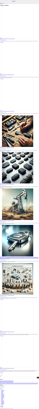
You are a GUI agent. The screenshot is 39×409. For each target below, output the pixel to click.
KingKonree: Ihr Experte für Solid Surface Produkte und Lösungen (7, 368)
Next (1, 375)
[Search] (38, 377)
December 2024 (2, 395)
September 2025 (2, 390)
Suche (0, 376)
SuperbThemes (11, 408)
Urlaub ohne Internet (2, 3)
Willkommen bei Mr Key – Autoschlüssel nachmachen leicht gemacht (7, 147)
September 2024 (2, 397)
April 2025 (2, 393)
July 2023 (2, 404)
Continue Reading (2, 78)
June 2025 (2, 392)
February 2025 (2, 394)
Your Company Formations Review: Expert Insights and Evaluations (7, 295)
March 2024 (2, 400)
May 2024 (2, 399)
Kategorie (2, 407)
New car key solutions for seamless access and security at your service (7, 111)
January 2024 (2, 401)
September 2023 (2, 403)
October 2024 (2, 396)
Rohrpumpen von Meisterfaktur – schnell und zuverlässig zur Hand (7, 220)
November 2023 (2, 402)
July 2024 (2, 398)
